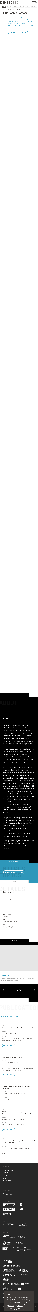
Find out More (17, 1305)
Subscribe (8, 1194)
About (9, 6)
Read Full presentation (18, 32)
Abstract (8, 1045)
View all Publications (11, 1016)
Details (27, 6)
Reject (20, 1308)
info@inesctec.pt (8, 1172)
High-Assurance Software (10, 921)
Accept (11, 1308)
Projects (34, 6)
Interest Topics (18, 6)
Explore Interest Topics (14, 872)
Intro (4, 6)
